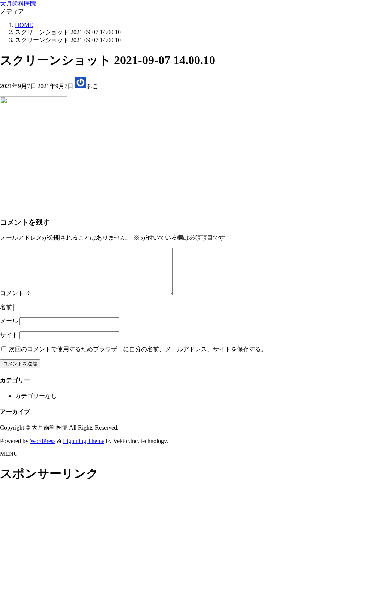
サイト (9, 335)
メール (9, 321)
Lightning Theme (83, 441)
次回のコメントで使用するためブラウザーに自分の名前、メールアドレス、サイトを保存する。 (138, 349)
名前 (6, 307)
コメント (16, 293)
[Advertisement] (192, 544)
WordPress (43, 441)
